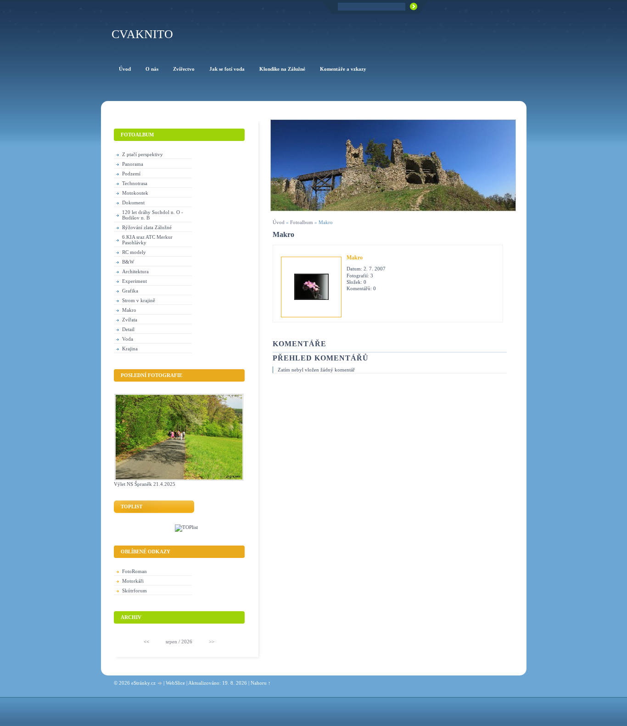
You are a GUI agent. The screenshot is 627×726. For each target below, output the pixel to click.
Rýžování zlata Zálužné (147, 227)
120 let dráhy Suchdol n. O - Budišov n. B (152, 214)
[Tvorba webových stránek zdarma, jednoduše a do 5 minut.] (160, 683)
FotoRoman (134, 571)
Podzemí (131, 173)
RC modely (134, 252)
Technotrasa (134, 183)
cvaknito (142, 34)
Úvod (279, 222)
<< (146, 641)
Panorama (132, 164)
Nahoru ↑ (261, 683)
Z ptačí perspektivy (142, 154)
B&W (128, 262)
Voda (127, 339)
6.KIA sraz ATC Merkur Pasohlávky (147, 239)
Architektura (135, 271)
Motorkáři (133, 581)
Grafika (130, 290)
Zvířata (129, 319)
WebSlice (175, 683)
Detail (128, 329)
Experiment (134, 281)
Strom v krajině (138, 300)
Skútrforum (134, 590)
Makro (355, 257)
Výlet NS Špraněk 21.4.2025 (144, 484)
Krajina (130, 348)
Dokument (133, 202)
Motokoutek (135, 193)
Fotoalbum (301, 222)
